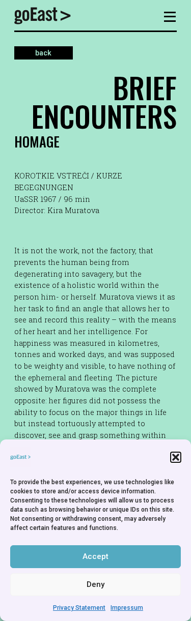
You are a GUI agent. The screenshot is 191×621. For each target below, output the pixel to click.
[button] (176, 457)
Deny (95, 584)
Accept (95, 556)
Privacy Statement (79, 607)
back (43, 52)
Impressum (127, 607)
